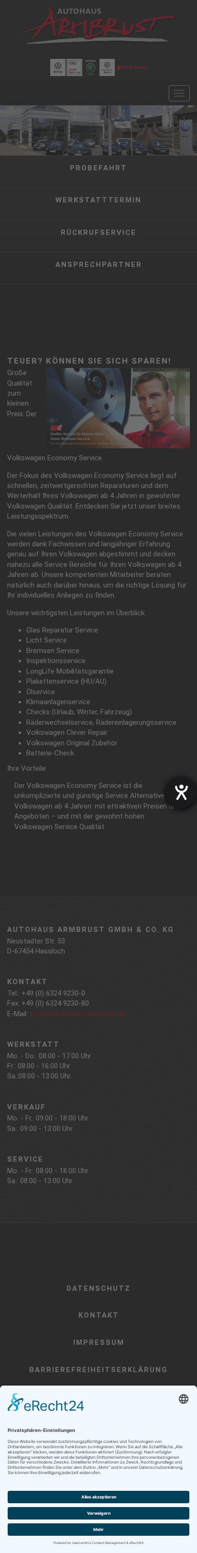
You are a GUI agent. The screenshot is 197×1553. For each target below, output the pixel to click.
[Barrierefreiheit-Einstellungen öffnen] (181, 792)
